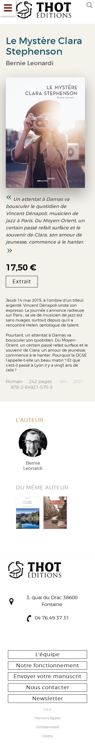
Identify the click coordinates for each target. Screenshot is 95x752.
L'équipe (47, 654)
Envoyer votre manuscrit (47, 676)
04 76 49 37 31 (52, 618)
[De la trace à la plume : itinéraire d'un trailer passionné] (28, 512)
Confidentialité (47, 727)
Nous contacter (47, 687)
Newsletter (47, 698)
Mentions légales (47, 718)
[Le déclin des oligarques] (55, 512)
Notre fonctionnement (47, 665)
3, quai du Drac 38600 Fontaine (52, 601)
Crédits (47, 736)
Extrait (21, 281)
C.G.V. (48, 709)
